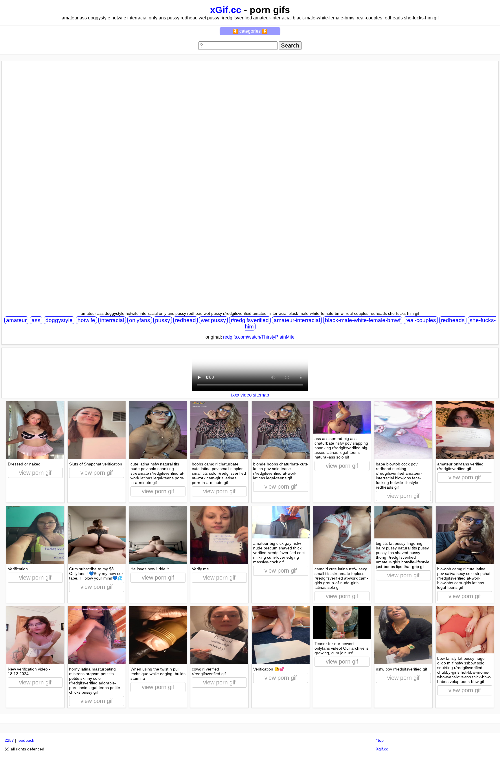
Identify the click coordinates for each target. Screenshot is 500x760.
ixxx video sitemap (250, 394)
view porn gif (35, 472)
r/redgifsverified (250, 320)
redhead (185, 320)
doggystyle (59, 320)
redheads (453, 320)
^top (380, 740)
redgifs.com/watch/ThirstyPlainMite (259, 337)
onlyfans (139, 320)
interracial (112, 320)
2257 (9, 740)
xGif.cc (225, 10)
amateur (16, 320)
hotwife (86, 320)
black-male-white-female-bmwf (362, 320)
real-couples (420, 320)
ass (36, 320)
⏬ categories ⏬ (250, 31)
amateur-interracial (297, 320)
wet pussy (213, 320)
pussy (162, 320)
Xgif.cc (382, 749)
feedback (25, 740)
